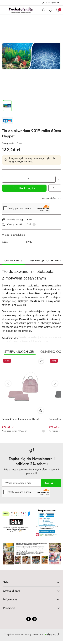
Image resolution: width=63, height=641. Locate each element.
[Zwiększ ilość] (53, 179)
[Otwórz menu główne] (4, 10)
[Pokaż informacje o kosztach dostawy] (34, 224)
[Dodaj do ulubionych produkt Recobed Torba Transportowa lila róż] (41, 361)
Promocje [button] (9, 608)
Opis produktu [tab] (13, 260)
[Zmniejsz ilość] (4, 179)
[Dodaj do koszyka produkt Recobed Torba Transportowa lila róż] (41, 410)
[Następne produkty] (55, 383)
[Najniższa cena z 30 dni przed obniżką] (43, 431)
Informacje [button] (10, 599)
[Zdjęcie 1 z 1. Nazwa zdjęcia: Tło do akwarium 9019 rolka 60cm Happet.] (7, 105)
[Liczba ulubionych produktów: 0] (50, 10)
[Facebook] (28, 619)
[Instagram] (34, 619)
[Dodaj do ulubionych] (54, 188)
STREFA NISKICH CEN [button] (20, 351)
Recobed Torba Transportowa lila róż (20, 419)
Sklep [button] (6, 582)
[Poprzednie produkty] (8, 383)
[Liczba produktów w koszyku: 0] (57, 10)
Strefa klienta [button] (11, 591)
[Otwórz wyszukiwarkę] (44, 10)
